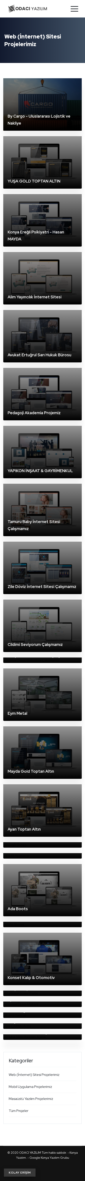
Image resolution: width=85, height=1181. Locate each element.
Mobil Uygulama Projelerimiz (30, 1086)
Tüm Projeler (18, 1110)
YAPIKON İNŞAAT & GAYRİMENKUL (40, 470)
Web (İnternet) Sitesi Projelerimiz (34, 1074)
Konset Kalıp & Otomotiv (31, 977)
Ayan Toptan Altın (24, 829)
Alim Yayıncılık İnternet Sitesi (34, 296)
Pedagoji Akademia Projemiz (34, 412)
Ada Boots (18, 908)
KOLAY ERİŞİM (20, 1172)
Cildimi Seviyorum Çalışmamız (35, 644)
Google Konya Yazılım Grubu (49, 1158)
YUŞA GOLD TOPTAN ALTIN (34, 181)
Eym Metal (17, 713)
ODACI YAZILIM (30, 1153)
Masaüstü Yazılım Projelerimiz (31, 1098)
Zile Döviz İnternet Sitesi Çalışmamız (42, 586)
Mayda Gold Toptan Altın (31, 771)
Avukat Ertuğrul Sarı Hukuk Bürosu (39, 354)
